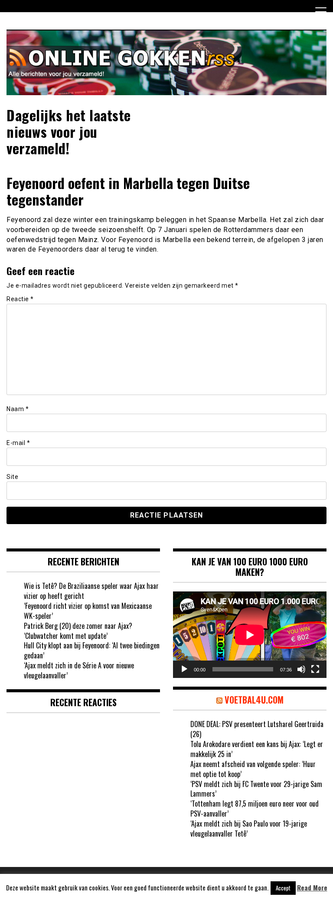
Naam (18, 408)
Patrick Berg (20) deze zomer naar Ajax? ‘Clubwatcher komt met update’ (78, 631)
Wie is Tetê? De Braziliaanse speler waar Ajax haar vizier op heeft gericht (91, 591)
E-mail (18, 442)
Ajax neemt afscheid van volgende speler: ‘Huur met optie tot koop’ (253, 769)
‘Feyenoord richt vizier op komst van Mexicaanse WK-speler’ (88, 611)
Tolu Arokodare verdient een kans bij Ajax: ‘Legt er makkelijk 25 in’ (256, 749)
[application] (249, 634)
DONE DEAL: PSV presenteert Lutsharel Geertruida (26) (256, 729)
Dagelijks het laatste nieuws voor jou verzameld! (69, 132)
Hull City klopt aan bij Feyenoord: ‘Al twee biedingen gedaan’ (92, 650)
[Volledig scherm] (315, 669)
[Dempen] (301, 669)
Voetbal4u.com (254, 699)
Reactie (20, 299)
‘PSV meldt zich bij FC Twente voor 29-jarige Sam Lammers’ (256, 789)
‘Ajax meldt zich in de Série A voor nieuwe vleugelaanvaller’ (79, 670)
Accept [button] (283, 887)
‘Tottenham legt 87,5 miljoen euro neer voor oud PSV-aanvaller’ (254, 808)
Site (12, 476)
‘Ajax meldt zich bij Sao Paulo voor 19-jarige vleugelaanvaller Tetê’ (248, 828)
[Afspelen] (184, 669)
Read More (312, 887)
